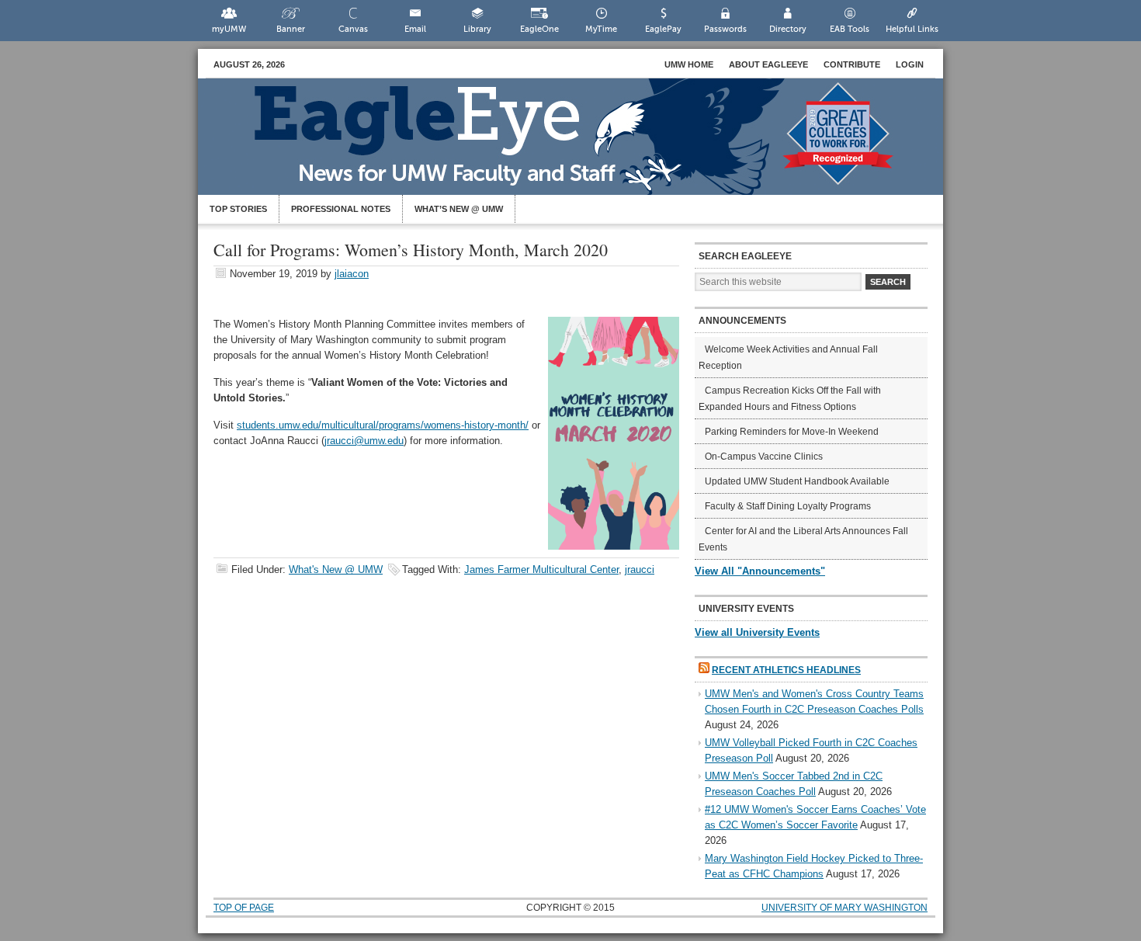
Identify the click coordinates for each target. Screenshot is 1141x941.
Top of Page (243, 907)
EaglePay (663, 29)
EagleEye (586, 144)
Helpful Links (912, 29)
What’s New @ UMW (458, 209)
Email (415, 29)
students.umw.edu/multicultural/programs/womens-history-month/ (383, 425)
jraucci (639, 569)
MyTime (601, 29)
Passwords (725, 29)
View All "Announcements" (760, 571)
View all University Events (757, 632)
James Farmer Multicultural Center (541, 569)
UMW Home (688, 64)
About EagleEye (768, 64)
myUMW (229, 29)
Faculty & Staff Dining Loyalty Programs (788, 506)
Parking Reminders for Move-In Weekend (792, 431)
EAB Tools (849, 29)
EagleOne (539, 29)
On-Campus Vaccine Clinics (764, 456)
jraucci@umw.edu (364, 440)
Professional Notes (340, 209)
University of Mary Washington (844, 907)
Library (477, 29)
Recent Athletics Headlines (786, 670)
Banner (290, 29)
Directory (787, 29)
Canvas (353, 29)
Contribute (852, 64)
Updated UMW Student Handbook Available (797, 481)
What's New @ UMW (336, 569)
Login (910, 64)
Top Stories (238, 209)
